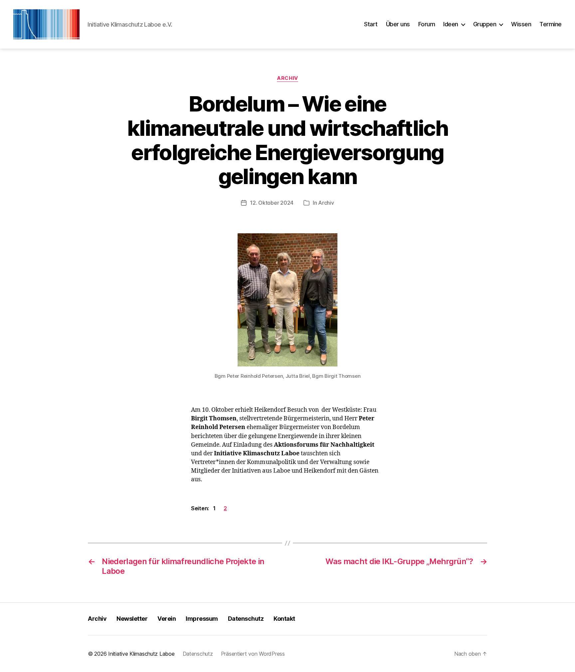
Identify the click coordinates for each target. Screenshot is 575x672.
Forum (426, 24)
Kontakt (284, 618)
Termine (550, 24)
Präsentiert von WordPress (253, 653)
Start (371, 24)
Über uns (398, 24)
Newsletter (131, 618)
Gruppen (484, 24)
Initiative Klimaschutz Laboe (141, 653)
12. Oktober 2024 (271, 202)
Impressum (202, 618)
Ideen (450, 24)
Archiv (287, 78)
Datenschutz (246, 618)
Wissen (521, 24)
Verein (166, 618)
